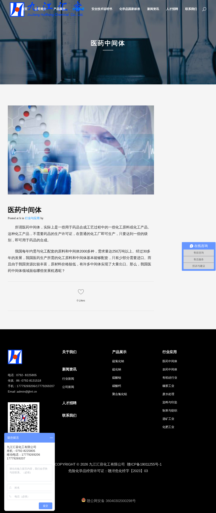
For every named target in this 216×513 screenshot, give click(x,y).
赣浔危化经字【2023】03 (128, 471)
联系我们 (69, 415)
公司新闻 (68, 387)
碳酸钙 (116, 385)
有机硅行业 (169, 377)
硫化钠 (116, 369)
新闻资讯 (69, 369)
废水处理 (168, 394)
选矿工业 (168, 418)
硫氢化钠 (118, 361)
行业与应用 (32, 218)
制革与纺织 (169, 410)
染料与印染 (169, 402)
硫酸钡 (116, 377)
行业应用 (169, 352)
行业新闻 (68, 378)
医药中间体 (169, 361)
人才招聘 (69, 403)
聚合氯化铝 (119, 394)
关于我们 (69, 352)
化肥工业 (168, 427)
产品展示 (119, 352)
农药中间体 (169, 369)
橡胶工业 (168, 385)
